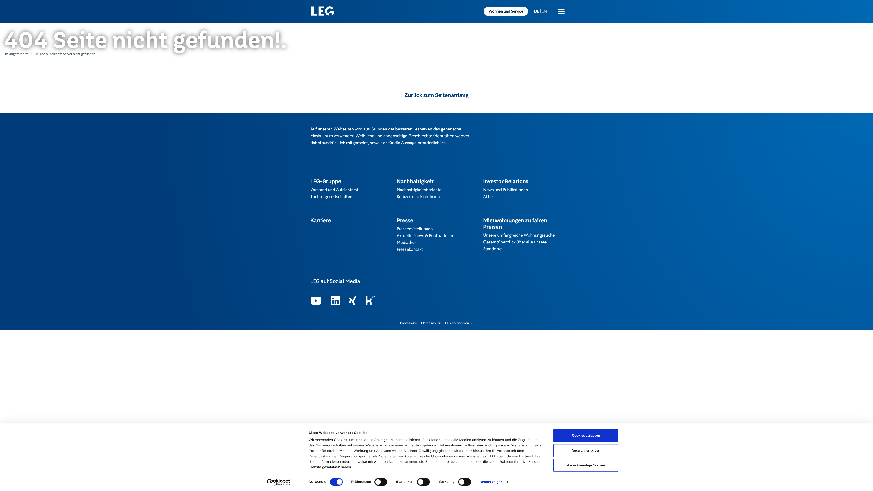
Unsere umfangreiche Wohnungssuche (519, 235)
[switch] (380, 482)
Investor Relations (505, 181)
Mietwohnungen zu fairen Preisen (515, 223)
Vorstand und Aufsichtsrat (334, 189)
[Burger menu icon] (561, 11)
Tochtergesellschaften (331, 196)
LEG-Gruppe (325, 181)
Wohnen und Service (506, 11)
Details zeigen (490, 482)
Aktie (488, 196)
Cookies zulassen (586, 435)
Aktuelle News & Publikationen (425, 235)
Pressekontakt (410, 249)
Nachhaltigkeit (415, 181)
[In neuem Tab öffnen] (316, 301)
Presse (405, 220)
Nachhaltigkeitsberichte (419, 189)
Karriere (320, 220)
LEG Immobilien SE (459, 323)
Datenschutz (431, 323)
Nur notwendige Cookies (586, 465)
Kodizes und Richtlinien (418, 196)
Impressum (408, 323)
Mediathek (406, 242)
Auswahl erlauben (586, 450)
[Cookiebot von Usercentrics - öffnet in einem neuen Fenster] (279, 482)
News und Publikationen (505, 189)
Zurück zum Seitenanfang (436, 95)
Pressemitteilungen (415, 228)
